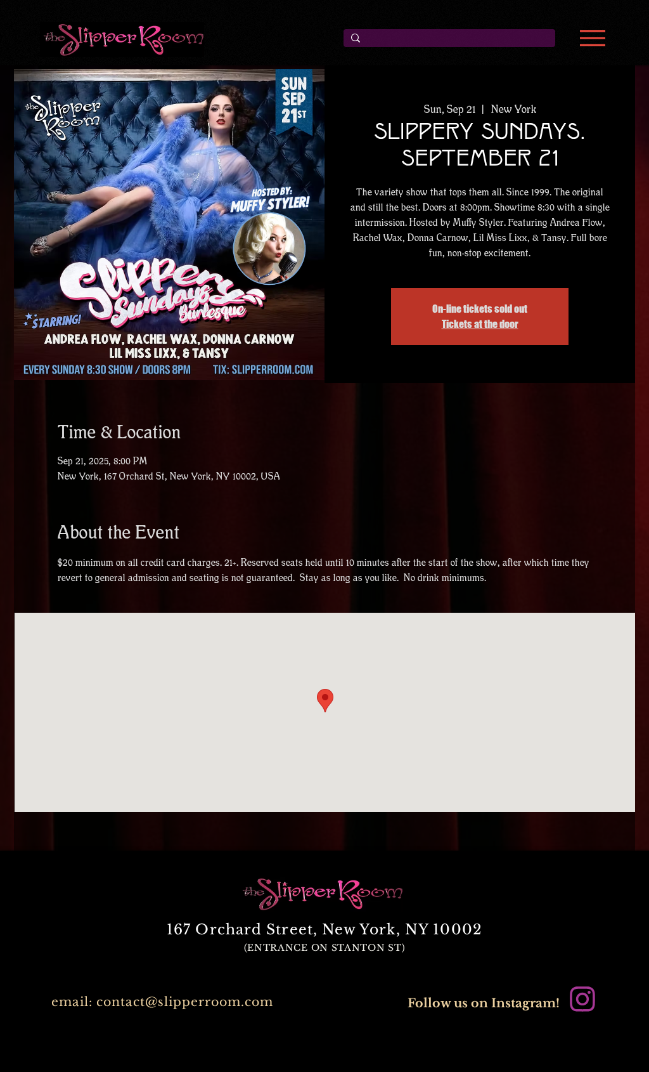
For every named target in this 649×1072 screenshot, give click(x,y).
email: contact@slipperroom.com (162, 1002)
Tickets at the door (480, 324)
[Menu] (592, 38)
